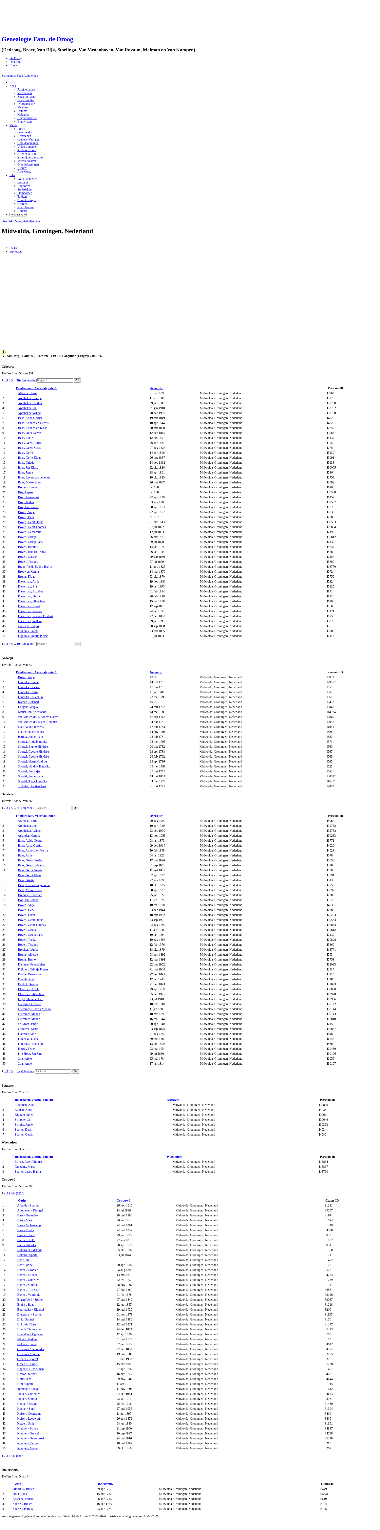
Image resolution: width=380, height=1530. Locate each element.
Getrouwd (124, 1200)
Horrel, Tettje (26, 1048)
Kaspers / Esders (23, 1498)
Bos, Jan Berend (28, 507)
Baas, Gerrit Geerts (30, 870)
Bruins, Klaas (26, 576)
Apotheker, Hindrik (30, 403)
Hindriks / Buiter (23, 1489)
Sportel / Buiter (22, 1503)
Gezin (22, 1200)
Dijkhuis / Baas (26, 1324)
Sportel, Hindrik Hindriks (34, 766)
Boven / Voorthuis (28, 1294)
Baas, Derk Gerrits (29, 432)
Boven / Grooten (27, 1270)
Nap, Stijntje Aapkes (31, 731)
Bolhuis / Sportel (27, 1255)
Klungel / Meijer (27, 1448)
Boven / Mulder (27, 1274)
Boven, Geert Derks (30, 522)
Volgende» (29, 380)
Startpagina (9, 75)
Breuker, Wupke (28, 949)
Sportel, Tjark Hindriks (32, 781)
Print (11, 221)
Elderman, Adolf (28, 989)
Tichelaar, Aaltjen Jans (32, 786)
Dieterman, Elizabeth (31, 591)
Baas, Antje (25, 855)
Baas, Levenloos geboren (34, 477)
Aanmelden (31, 75)
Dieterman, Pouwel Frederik (35, 616)
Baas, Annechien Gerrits (33, 423)
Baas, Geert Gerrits (30, 442)
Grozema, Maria (28, 1029)
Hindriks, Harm (28, 692)
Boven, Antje (26, 512)
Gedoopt (156, 672)
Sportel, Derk (23, 1129)
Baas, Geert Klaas (29, 447)
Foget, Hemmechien (30, 999)
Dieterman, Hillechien (32, 601)
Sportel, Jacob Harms (28, 1171)
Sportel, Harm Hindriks (32, 761)
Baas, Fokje (25, 437)
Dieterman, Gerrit (29, 596)
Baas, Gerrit (25, 452)
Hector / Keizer (26, 1374)
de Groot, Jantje (28, 1024)
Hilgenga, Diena (28, 1038)
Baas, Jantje (25, 472)
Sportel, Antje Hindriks (32, 741)
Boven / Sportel (27, 1284)
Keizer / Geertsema (29, 1413)
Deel (5, 221)
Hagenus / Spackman (30, 1369)
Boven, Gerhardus (29, 532)
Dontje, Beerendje (29, 974)
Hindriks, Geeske (29, 687)
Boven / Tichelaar (28, 1289)
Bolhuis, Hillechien (30, 895)
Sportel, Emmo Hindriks (33, 746)
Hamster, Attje (27, 1033)
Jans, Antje (25, 1063)
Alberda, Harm (27, 393)
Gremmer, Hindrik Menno (34, 1009)
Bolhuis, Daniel (28, 487)
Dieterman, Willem (30, 621)
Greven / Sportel (27, 1359)
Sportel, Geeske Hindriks (33, 751)
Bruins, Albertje (28, 954)
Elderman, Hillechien (31, 994)
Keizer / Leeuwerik (29, 1418)
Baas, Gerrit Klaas (29, 457)
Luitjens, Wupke (28, 707)
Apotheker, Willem (29, 413)
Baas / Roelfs (25, 1230)
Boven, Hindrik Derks (32, 551)
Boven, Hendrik (28, 546)
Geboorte (156, 388)
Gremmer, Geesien (29, 1004)
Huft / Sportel (25, 1384)
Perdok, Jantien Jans (30, 736)
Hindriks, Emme (28, 682)
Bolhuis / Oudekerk (29, 1250)
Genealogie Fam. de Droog (37, 39)
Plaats (13, 247)
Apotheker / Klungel (30, 1210)
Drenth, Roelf (26, 979)
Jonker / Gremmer (28, 1393)
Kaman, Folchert (28, 702)
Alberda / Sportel (28, 1205)
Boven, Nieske (27, 556)
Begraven (173, 1099)
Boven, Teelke (27, 939)
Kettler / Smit (25, 1423)
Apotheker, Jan (27, 408)
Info (12, 175)
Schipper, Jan (23, 1119)
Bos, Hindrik (26, 502)
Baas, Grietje (26, 462)
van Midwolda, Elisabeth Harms (38, 717)
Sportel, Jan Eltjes (29, 771)
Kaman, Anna (23, 1109)
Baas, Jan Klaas (28, 467)
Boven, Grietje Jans (30, 541)
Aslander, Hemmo (29, 835)
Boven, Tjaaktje (28, 561)
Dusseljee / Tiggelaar (30, 1334)
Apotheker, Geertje (30, 398)
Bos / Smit (23, 1260)
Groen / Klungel (27, 1364)
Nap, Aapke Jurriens (31, 726)
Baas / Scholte (26, 1240)
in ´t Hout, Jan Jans (30, 1053)
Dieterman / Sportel (29, 1314)
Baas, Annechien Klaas (32, 428)
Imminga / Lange (28, 1388)
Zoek (19, 75)
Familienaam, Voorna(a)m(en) (36, 388)
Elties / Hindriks (27, 1339)
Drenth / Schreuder (29, 1329)
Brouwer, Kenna (28, 571)
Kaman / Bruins (27, 1403)
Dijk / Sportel (25, 1319)
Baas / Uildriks (26, 1245)
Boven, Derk (26, 517)
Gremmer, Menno (29, 1019)
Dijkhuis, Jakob (28, 631)
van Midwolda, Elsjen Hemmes (37, 721)
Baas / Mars (24, 1220)
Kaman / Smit (25, 1408)
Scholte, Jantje (24, 1124)
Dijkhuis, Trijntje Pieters (33, 636)
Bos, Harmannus (28, 497)
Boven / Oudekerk (28, 1279)
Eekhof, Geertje (28, 984)
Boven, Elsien (27, 915)
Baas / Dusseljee (27, 1215)
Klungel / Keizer (27, 1443)
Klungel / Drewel (28, 1433)
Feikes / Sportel (27, 1344)
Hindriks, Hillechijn (30, 697)
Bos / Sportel (25, 1265)
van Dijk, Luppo (28, 626)
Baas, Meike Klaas (30, 482)
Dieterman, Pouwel (30, 611)
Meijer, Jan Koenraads (32, 712)
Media (13, 125)
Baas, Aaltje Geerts (30, 840)
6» (18, 807)
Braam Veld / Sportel (30, 1299)
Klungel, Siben (24, 1114)
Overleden (157, 815)
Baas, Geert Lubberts (31, 865)
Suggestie (16, 251)
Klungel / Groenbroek (31, 1438)
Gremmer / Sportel (28, 1354)
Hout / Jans (24, 1379)
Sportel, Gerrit (23, 1134)
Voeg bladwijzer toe (27, 221)
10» (19, 380)
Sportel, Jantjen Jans (30, 776)
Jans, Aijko (25, 1058)
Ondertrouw (105, 1484)
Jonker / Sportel (27, 1398)
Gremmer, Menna (29, 1014)
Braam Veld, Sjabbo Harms (35, 566)
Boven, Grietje (27, 537)
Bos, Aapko (25, 492)
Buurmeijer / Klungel (30, 1309)
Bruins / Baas (25, 1304)
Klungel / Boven (28, 1428)
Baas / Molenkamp (29, 1225)
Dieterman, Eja (27, 586)
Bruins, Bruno (27, 959)
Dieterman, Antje (28, 581)
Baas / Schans (26, 1235)
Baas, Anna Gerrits (30, 418)
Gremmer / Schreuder (30, 1349)
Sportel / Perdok (23, 1508)
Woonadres (175, 1156)
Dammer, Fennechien (31, 964)
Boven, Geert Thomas (32, 527)
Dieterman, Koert (29, 606)
